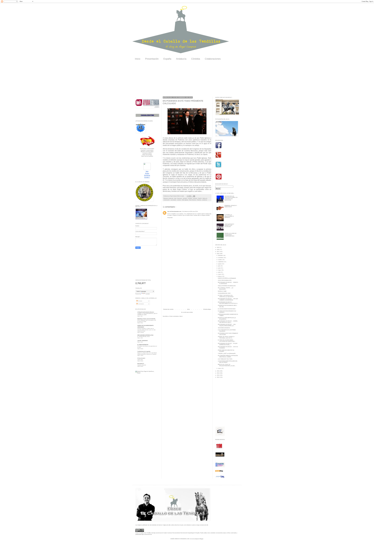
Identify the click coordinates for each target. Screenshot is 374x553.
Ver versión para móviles (187, 312)
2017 (218, 251)
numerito (179, 199)
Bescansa (179, 198)
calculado (185, 198)
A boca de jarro (141, 358)
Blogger (201, 538)
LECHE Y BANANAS (142, 340)
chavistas (190, 198)
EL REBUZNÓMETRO (142, 344)
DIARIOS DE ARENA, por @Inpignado (227, 278)
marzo (219, 274)
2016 (218, 253)
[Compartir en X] (192, 196)
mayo (219, 270)
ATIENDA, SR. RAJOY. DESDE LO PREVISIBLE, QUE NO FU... (226, 337)
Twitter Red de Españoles (147, 156)
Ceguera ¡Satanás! (141, 365)
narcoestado (173, 199)
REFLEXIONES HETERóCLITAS (145, 335)
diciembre (220, 255)
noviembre (220, 257)
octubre (220, 259)
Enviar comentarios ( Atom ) (176, 316)
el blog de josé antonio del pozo (145, 312)
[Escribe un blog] (190, 196)
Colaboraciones (213, 58)
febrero (220, 276)
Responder (170, 217)
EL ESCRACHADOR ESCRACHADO (227, 308)
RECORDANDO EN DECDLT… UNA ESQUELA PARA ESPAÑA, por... (226, 325)
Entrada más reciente (168, 309)
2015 (218, 371)
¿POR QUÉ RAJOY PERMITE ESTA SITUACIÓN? (229, 225)
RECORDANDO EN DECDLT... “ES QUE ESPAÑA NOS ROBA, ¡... (227, 344)
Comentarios (141, 303)
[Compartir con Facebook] (194, 196)
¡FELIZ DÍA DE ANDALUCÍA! (224, 280)
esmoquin (195, 198)
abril (219, 272)
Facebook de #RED (147, 153)
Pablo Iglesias (185, 199)
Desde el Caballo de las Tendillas (143, 532)
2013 (218, 375)
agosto (220, 263)
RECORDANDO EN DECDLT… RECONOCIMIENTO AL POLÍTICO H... (228, 303)
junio (219, 268)
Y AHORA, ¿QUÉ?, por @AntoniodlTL (227, 353)
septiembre (221, 261)
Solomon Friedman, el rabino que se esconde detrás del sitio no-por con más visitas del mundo (146, 330)
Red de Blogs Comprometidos (147, 148)
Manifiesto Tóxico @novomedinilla (146, 318)
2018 (218, 249)
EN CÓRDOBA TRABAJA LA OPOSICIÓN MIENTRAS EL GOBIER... (228, 356)
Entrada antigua (207, 309)
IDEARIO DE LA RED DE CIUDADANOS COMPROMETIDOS (230, 234)
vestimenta (204, 199)
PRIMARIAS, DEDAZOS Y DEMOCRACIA (230, 206)
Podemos (199, 199)
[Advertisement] (187, 79)
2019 (218, 247)
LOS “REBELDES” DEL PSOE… (225, 359)
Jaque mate (140, 359)
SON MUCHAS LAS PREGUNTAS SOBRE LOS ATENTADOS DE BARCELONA (230, 198)
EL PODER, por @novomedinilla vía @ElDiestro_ (229, 216)
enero (219, 368)
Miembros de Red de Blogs (147, 151)
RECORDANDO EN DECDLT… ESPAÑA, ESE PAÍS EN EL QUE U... (228, 321)
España (167, 58)
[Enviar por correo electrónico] (188, 196)
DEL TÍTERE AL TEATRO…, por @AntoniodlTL (225, 288)
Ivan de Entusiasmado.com (174, 211)
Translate (147, 293)
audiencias (171, 198)
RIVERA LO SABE (222, 291)
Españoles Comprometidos (147, 150)
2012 (218, 377)
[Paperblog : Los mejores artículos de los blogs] (220, 477)
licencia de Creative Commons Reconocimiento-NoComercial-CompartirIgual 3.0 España (179, 532)
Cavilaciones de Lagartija (143, 351)
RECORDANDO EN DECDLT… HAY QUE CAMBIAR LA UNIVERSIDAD (228, 299)
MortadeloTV (140, 363)
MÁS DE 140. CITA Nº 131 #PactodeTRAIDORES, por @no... (227, 365)
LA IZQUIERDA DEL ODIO (224, 293)
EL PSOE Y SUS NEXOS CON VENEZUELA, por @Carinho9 (225, 296)
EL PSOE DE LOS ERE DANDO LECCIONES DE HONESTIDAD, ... (227, 340)
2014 (218, 373)
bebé (175, 198)
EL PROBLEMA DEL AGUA (143, 336)
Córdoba (195, 58)
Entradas (140, 301)
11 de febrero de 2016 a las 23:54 (190, 211)
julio (219, 265)
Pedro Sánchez (192, 199)
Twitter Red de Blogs (147, 154)
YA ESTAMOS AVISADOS (224, 327)
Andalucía (181, 58)
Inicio (137, 58)
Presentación (152, 58)
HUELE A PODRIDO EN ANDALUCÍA (227, 285)
